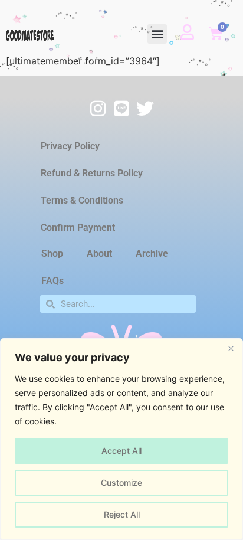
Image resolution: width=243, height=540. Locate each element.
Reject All (122, 514)
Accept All (121, 451)
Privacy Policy (70, 146)
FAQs (52, 280)
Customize (121, 482)
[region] (121, 439)
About (99, 253)
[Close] (231, 348)
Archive (152, 253)
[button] (157, 34)
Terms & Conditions (82, 200)
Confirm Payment (78, 227)
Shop (52, 253)
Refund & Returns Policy (92, 173)
